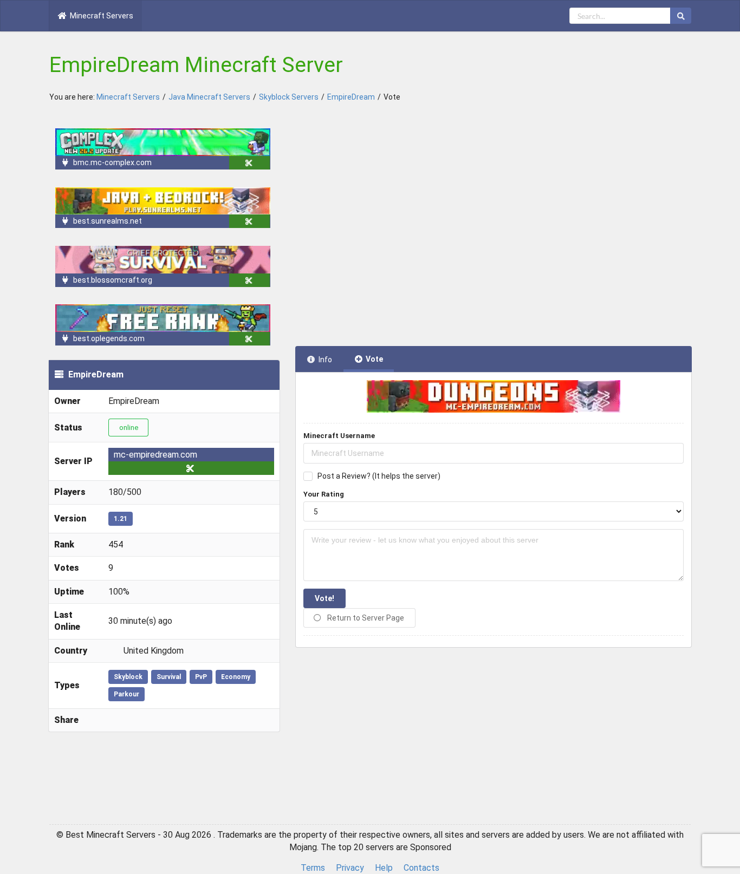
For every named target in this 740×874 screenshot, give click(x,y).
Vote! (324, 598)
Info (325, 359)
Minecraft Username (339, 436)
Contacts (421, 868)
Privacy (350, 868)
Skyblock (128, 677)
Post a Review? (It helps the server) (378, 476)
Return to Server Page (365, 618)
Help (384, 868)
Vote (374, 359)
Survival (169, 677)
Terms (313, 868)
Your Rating (323, 494)
